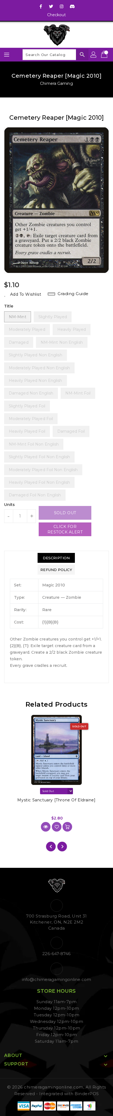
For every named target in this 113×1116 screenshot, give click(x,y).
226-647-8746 (56, 953)
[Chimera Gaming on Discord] (72, 6)
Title (8, 306)
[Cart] (104, 54)
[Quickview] (45, 827)
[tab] (56, 558)
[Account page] (93, 54)
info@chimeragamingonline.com (56, 979)
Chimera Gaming (56, 83)
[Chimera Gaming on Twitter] (51, 6)
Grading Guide (73, 293)
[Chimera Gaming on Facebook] (41, 6)
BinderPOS (87, 1093)
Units (9, 505)
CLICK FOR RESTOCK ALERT (65, 529)
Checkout (56, 14)
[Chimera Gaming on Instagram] (62, 6)
